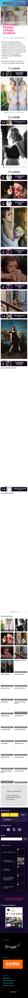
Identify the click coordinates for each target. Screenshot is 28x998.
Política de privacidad (8, 980)
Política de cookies (8, 983)
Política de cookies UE (9, 985)
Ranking (17, 56)
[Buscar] (25, 839)
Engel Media (13, 992)
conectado (9, 797)
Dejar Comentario (20, 38)
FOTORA (12, 38)
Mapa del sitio (6, 978)
